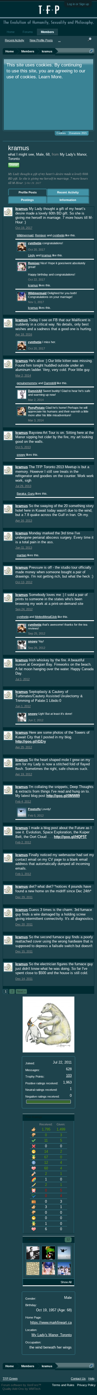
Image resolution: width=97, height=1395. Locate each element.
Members (47, 31)
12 (68, 1239)
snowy (21, 454)
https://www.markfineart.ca (51, 1322)
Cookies (61, 133)
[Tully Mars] (64, 1268)
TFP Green (10, 1378)
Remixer (40, 235)
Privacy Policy (86, 1385)
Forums (28, 31)
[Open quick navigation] (91, 51)
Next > (21, 991)
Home (11, 31)
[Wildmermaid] (48, 1268)
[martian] (48, 1253)
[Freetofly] (64, 1253)
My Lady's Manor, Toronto (52, 1335)
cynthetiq (58, 235)
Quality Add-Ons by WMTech (21, 1388)
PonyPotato (36, 407)
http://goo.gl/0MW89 (63, 796)
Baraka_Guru (25, 493)
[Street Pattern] (33, 1268)
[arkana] (33, 1253)
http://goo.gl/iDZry (30, 741)
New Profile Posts (41, 40)
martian (21, 555)
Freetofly (34, 809)
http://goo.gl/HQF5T (70, 837)
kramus (21, 209)
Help (91, 1378)
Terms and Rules (63, 1385)
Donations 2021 (78, 133)
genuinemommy (27, 383)
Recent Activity (68, 192)
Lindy (31, 255)
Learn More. (51, 76)
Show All (66, 1282)
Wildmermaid (25, 235)
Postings (27, 200)
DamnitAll (50, 383)
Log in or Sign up (78, 4)
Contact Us (78, 1378)
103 (69, 1076)
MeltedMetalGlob (46, 616)
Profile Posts (28, 192)
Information (68, 200)
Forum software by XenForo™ (21, 1385)
